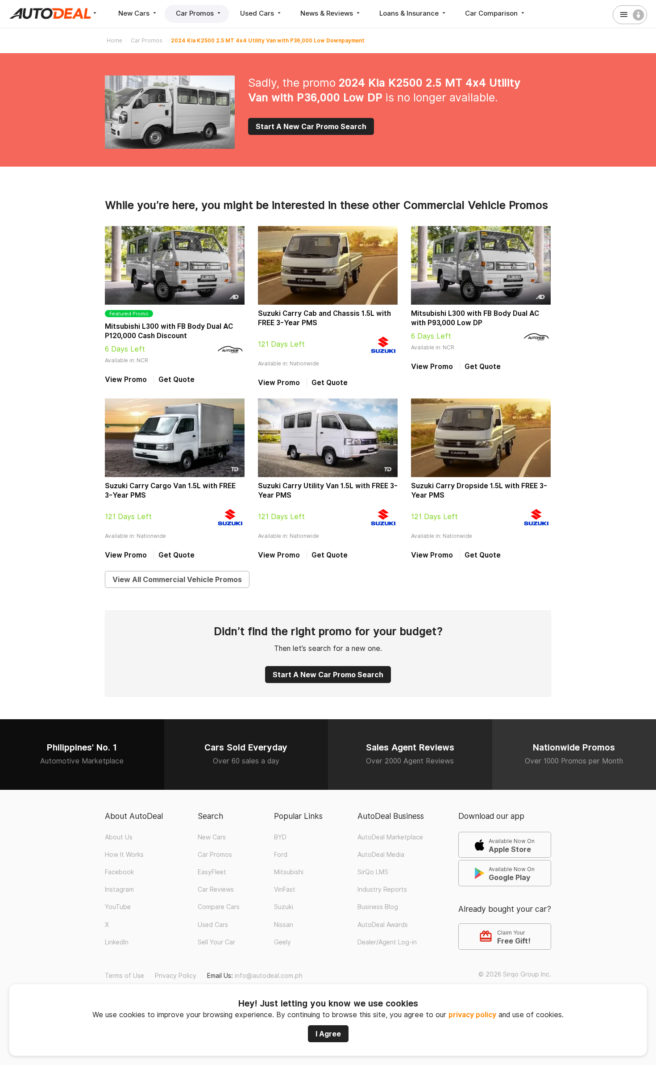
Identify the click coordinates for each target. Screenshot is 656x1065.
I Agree (328, 1033)
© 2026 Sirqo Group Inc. (514, 974)
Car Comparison (492, 13)
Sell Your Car (216, 942)
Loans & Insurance (409, 13)
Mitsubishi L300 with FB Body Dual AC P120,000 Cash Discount (169, 331)
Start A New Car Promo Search (311, 126)
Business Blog (377, 906)
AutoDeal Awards (382, 924)
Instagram (119, 889)
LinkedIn (117, 942)
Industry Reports (382, 889)
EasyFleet (212, 872)
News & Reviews (327, 13)
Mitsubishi (288, 872)
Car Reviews (216, 889)
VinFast (284, 889)
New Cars (134, 13)
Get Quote (176, 379)
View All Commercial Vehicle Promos (177, 579)
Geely (282, 942)
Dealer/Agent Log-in (387, 942)
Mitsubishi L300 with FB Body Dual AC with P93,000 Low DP (475, 318)
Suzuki (283, 906)
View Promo (126, 379)
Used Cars (258, 13)
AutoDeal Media (380, 854)
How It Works (124, 854)
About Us (119, 837)
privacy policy (472, 1014)
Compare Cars (219, 906)
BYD (280, 837)
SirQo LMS (372, 872)
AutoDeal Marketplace (390, 837)
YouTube (118, 906)
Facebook (119, 872)
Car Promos (196, 13)
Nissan (283, 924)
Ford (280, 854)
